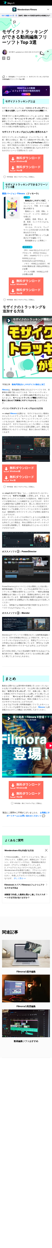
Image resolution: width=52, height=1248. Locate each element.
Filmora (5, 390)
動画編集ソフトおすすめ (17, 77)
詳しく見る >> (20, 878)
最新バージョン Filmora (13, 193)
